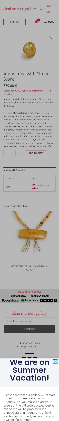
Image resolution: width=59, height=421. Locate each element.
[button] (55, 361)
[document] (29, 210)
